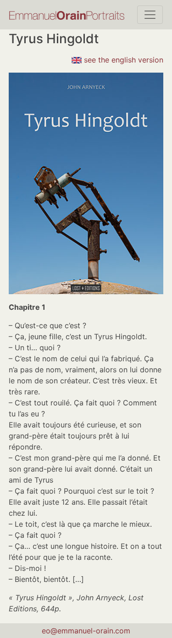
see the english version (122, 59)
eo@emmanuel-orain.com (86, 630)
